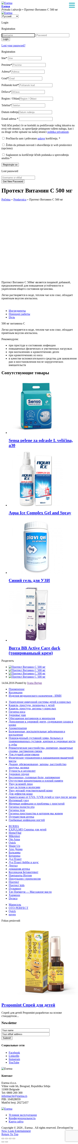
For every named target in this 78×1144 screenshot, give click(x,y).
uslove (41, 138)
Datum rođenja (10, 112)
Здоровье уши (17, 715)
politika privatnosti (58, 131)
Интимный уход (19, 800)
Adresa (6, 71)
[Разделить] (6, 1138)
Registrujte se (10, 164)
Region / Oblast (10, 98)
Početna (6, 199)
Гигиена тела (17, 810)
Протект (14, 882)
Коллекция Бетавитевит (23, 872)
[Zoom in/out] (13, 1138)
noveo (12, 914)
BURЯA (14, 826)
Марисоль (15, 904)
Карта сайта (16, 1121)
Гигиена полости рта (21, 806)
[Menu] (71, 5)
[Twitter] (27, 670)
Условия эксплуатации (23, 1114)
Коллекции (15, 692)
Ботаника (14, 855)
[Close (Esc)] (2, 1138)
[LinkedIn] (27, 676)
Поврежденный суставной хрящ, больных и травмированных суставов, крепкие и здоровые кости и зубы (42, 741)
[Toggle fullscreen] (10, 1138)
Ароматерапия (18, 728)
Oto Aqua (14, 839)
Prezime (6, 64)
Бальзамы (14, 852)
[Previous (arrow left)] (2, 1141)
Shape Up (14, 845)
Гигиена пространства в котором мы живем (36, 813)
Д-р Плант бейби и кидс (24, 862)
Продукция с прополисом (25, 878)
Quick (12, 842)
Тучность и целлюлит (22, 770)
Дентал (13, 865)
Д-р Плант (15, 859)
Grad (5, 78)
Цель (12, 317)
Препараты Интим (20, 875)
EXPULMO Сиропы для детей (27, 829)
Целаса (13, 898)
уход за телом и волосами (24, 787)
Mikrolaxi (14, 836)
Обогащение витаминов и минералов (32, 718)
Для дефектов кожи (21, 793)
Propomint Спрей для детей (28, 1005)
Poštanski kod (10, 85)
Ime (4, 58)
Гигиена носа (17, 711)
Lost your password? (13, 45)
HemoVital (15, 832)
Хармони (14, 895)
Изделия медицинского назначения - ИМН (35, 695)
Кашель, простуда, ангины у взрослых (32, 708)
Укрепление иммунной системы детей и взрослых (40, 701)
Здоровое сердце (19, 774)
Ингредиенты (17, 310)
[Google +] (27, 673)
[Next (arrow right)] (6, 1141)
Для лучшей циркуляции (24, 754)
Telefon (6, 105)
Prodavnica (19, 199)
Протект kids (16, 885)
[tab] (43, 310)
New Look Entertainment (16, 1131)
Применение (16, 689)
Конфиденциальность (22, 1118)
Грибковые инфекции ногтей (27, 820)
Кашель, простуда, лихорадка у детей (32, 705)
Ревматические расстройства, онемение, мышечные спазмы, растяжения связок (41, 749)
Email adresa (9, 118)
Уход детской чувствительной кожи (31, 790)
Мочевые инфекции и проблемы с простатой (37, 803)
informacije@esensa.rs (14, 1096)
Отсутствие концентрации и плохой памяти (36, 780)
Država (6, 91)
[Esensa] (6, 3)
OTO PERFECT (18, 907)
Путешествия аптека (21, 816)
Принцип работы (19, 314)
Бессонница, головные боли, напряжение (34, 777)
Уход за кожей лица (21, 783)
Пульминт (15, 888)
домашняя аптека (19, 868)
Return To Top (9, 1134)
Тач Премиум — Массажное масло (30, 891)
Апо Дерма (15, 849)
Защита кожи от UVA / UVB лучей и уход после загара (42, 797)
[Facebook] (27, 666)
